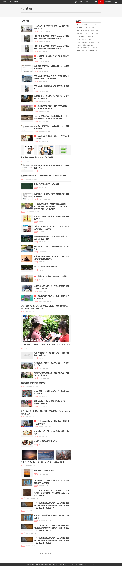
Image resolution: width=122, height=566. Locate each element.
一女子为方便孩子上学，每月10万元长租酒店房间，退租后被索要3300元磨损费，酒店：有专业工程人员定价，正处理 (51, 527)
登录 (101, 1)
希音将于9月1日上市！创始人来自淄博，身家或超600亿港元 (89, 50)
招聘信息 (60, 564)
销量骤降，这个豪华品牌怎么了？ (85, 45)
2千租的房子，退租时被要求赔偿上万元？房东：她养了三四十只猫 (45, 344)
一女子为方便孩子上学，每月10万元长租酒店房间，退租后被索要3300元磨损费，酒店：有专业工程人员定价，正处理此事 (51, 505)
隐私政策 (70, 564)
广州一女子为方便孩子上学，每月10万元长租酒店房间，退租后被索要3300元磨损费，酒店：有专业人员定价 (51, 492)
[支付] (92, 2)
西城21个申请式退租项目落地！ (45, 266)
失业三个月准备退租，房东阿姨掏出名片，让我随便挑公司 (42, 462)
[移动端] (76, 2)
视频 (36, 61)
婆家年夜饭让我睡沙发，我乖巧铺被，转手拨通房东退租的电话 (44, 176)
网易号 (35, 31)
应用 (10, 1)
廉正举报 (90, 564)
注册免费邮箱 (108, 1)
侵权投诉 (94, 564)
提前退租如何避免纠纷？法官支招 (33, 383)
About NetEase (43, 564)
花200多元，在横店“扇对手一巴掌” (86, 27)
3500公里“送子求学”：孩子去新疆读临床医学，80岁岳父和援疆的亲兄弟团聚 (89, 24)
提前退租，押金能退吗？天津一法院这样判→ (37, 157)
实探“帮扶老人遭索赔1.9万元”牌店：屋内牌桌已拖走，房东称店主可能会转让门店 (89, 33)
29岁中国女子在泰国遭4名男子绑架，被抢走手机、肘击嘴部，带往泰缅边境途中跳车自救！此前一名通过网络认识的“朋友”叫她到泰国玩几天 (89, 48)
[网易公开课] (81, 2)
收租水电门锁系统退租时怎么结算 (46, 184)
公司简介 (50, 564)
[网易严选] (87, 2)
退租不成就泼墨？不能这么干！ (45, 441)
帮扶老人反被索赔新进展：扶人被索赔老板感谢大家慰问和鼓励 (89, 42)
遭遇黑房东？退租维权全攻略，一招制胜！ (53, 276)
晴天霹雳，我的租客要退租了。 (45, 470)
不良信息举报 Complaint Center (79, 564)
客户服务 (65, 564)
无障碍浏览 (15, 1)
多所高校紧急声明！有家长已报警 (85, 39)
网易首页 (5, 1)
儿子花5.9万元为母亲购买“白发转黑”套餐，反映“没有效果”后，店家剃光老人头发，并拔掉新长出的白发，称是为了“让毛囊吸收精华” (89, 30)
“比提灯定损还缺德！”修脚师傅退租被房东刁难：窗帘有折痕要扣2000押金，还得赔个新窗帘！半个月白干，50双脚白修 (50, 206)
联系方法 (55, 564)
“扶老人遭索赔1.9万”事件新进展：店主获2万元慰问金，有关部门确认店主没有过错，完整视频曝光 (89, 36)
